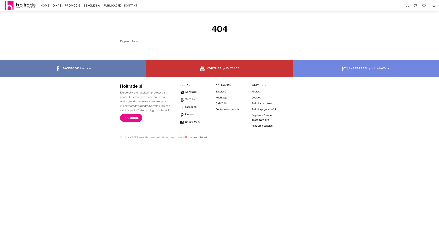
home (45, 5)
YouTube (190, 99)
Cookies (256, 97)
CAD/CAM (222, 103)
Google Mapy (192, 122)
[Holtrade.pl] (20, 5)
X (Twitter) (191, 91)
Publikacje (112, 5)
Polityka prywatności (264, 109)
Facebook (191, 106)
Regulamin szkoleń (262, 125)
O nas (57, 5)
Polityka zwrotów (262, 103)
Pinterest (190, 114)
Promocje (73, 5)
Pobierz (256, 91)
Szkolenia (92, 5)
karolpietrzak (200, 137)
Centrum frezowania (227, 109)
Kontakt (130, 5)
